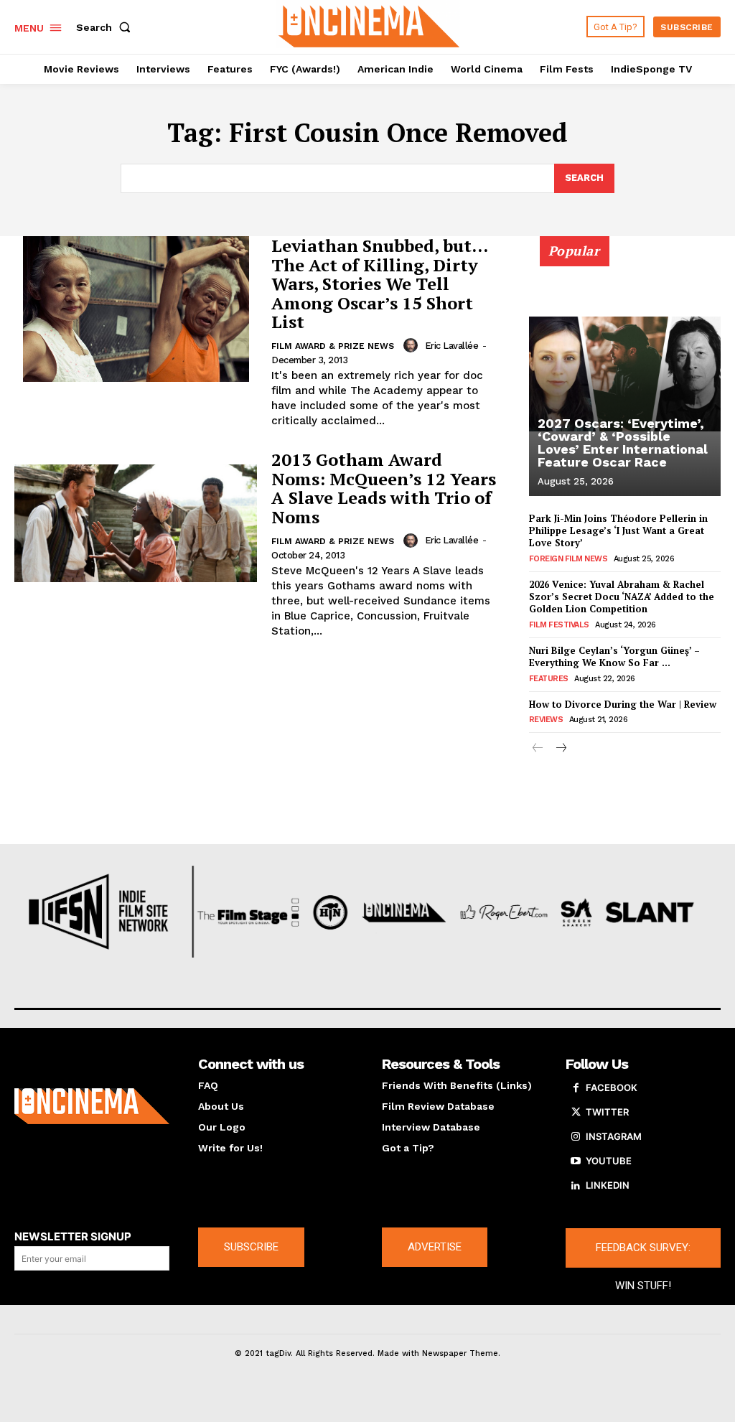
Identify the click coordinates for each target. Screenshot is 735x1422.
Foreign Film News (568, 558)
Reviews (546, 719)
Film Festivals (559, 625)
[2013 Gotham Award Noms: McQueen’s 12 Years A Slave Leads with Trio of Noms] (135, 523)
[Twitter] (576, 1113)
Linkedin (607, 1185)
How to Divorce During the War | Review (622, 704)
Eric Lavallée (452, 345)
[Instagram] (576, 1137)
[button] (106, 27)
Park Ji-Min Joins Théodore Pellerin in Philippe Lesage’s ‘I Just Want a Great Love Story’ (618, 530)
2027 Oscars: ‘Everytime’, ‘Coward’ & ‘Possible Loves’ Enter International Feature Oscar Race (623, 442)
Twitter (607, 1112)
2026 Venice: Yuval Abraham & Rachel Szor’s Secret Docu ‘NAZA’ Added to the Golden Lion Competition (621, 596)
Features (548, 678)
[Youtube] (576, 1161)
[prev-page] (538, 749)
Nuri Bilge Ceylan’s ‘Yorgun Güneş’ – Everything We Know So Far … (614, 656)
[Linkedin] (576, 1186)
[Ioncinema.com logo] (91, 1106)
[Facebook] (576, 1088)
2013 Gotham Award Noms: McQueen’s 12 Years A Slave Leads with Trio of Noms (383, 488)
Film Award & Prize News (332, 346)
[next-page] (561, 749)
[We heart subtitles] (369, 25)
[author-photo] (412, 345)
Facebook (611, 1087)
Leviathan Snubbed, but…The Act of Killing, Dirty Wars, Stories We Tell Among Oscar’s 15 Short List (379, 283)
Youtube (609, 1160)
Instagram (614, 1136)
